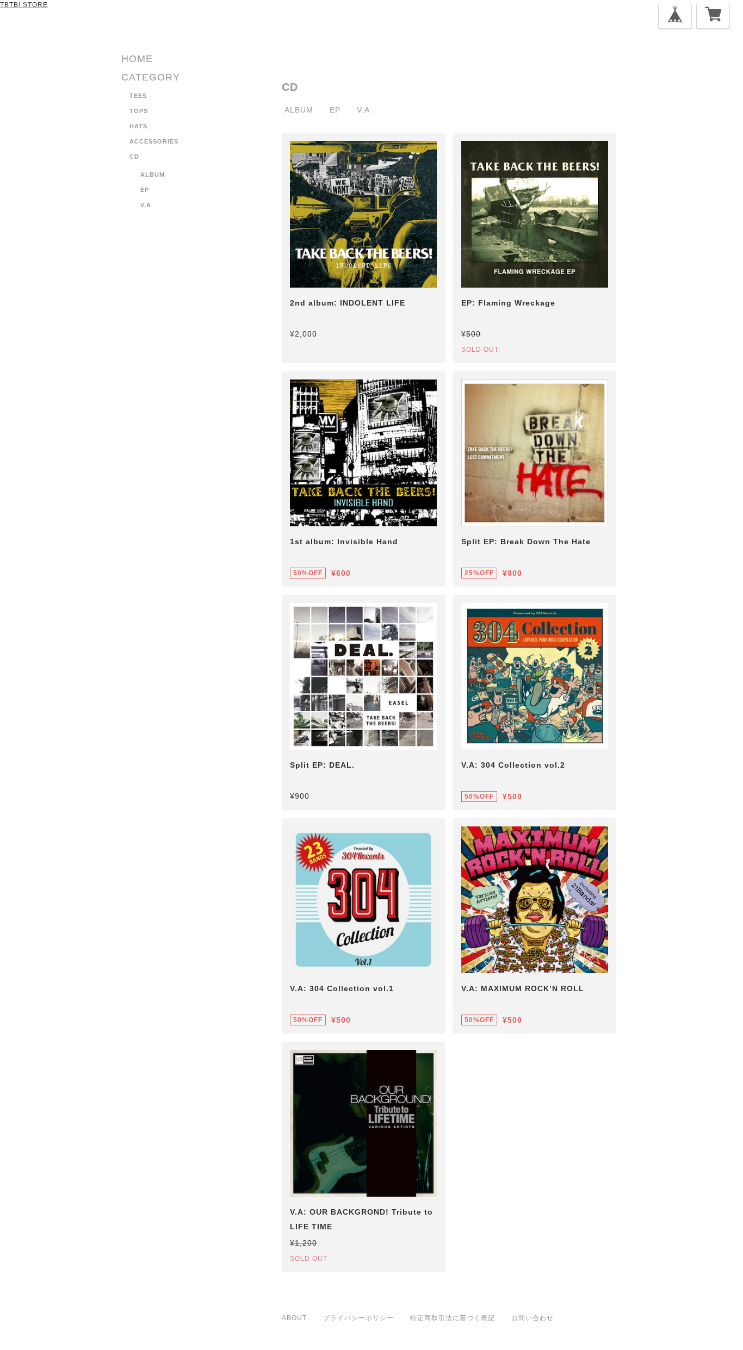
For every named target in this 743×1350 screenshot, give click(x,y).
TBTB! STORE (24, 5)
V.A (145, 205)
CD (134, 156)
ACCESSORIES (153, 141)
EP (144, 189)
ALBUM (152, 174)
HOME (137, 58)
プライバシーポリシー (358, 1318)
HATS (138, 126)
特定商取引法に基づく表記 (452, 1318)
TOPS (138, 111)
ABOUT (294, 1318)
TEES (138, 95)
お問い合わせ (532, 1318)
